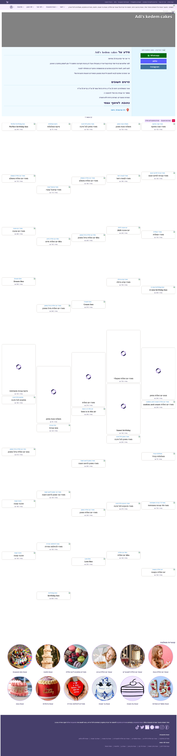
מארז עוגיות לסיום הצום (158, 176)
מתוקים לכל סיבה (18, 400)
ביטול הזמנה (108, 2)
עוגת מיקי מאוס (153, 746)
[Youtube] (157, 729)
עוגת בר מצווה (95, 739)
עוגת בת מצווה (106, 739)
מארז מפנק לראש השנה (88, 463)
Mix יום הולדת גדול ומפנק (88, 237)
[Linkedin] (147, 729)
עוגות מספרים (136, 739)
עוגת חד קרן (142, 746)
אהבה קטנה (19, 503)
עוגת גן (123, 746)
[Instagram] (162, 729)
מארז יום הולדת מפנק (88, 512)
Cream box (88, 304)
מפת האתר (108, 746)
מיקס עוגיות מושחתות (19, 391)
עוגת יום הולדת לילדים (150, 739)
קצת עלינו (170, 2)
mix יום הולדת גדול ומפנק (18, 452)
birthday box (53, 595)
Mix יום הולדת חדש (53, 241)
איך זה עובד (162, 2)
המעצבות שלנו (72, 722)
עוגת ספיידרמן (164, 746)
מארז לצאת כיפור (123, 178)
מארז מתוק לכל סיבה (88, 126)
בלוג (115, 2)
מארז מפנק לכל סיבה (123, 439)
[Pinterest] (152, 729)
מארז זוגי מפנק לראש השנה (53, 495)
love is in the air (88, 411)
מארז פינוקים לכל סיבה (123, 506)
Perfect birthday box (18, 126)
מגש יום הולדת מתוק (158, 395)
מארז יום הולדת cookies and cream (158, 404)
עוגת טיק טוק (132, 746)
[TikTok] (137, 729)
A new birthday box (158, 290)
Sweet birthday (123, 430)
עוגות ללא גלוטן (83, 739)
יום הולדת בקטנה (158, 572)
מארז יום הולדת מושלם (18, 178)
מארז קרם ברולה (123, 282)
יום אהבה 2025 (123, 230)
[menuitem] (121, 7)
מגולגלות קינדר (158, 456)
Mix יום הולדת (123, 555)
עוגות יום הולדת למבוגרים (122, 739)
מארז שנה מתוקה (158, 126)
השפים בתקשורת (136, 2)
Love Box (88, 561)
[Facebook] (167, 729)
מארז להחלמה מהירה (53, 546)
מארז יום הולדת (88, 402)
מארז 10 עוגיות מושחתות (158, 505)
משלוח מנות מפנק (123, 126)
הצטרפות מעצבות (123, 2)
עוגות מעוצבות (138, 722)
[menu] (88, 9)
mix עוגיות (53, 428)
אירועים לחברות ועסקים (150, 2)
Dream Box (19, 281)
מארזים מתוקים (122, 722)
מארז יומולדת (158, 234)
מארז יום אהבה (18, 231)
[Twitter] (142, 729)
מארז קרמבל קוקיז (53, 190)
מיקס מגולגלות (53, 126)
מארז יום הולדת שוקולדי (123, 378)
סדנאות (116, 746)
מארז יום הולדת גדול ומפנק (53, 308)
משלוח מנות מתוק (53, 419)
